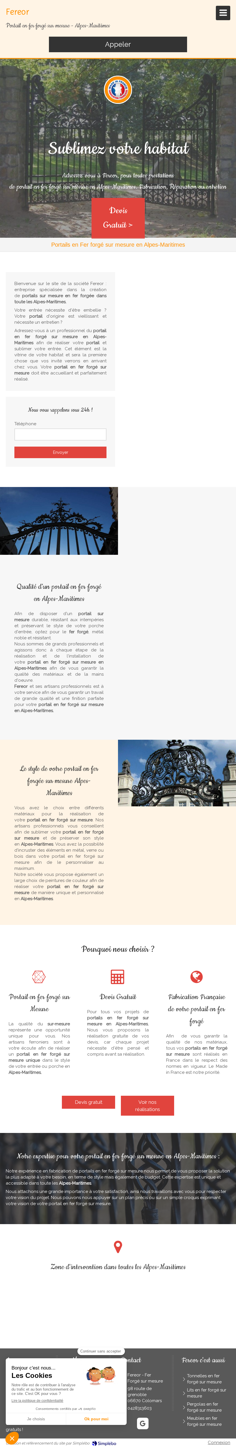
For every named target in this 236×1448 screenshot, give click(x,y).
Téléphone (25, 423)
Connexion (219, 1442)
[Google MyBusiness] (143, 1423)
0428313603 (139, 1408)
